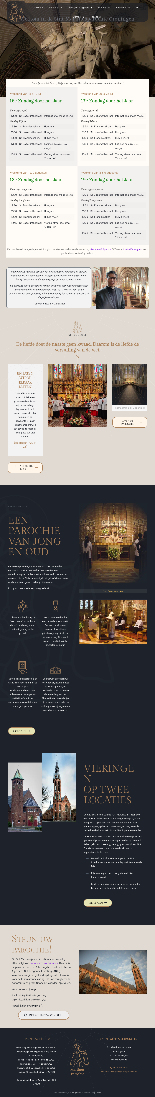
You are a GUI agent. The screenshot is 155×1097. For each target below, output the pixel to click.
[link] (17, 12)
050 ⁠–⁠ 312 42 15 (120, 1067)
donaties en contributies (44, 963)
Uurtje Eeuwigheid (132, 249)
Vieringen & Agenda (100, 249)
